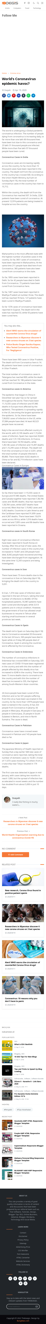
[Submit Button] (36, 1306)
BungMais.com (23, 1321)
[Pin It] (14, 96)
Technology (37, 8)
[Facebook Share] (4, 96)
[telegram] (10, 1278)
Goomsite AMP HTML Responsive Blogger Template (28, 1122)
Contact (23, 1233)
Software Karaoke (37, 1079)
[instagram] (29, 3)
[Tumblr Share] (24, 96)
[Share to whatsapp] (28, 96)
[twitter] (21, 1283)
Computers (17, 8)
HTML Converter (23, 1257)
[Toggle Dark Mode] (34, 3)
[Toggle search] (38, 3)
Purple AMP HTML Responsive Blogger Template (27, 1134)
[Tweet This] (9, 96)
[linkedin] (20, 1278)
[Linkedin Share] (19, 96)
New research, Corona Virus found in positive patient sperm (23, 891)
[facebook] (25, 3)
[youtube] (30, 1278)
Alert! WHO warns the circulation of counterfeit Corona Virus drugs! (22, 963)
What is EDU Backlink (23, 1044)
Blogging (17, 1054)
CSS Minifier (23, 1250)
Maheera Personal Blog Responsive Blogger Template (29, 1159)
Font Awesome (23, 1254)
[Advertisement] (20, 53)
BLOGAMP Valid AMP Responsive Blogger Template (28, 1171)
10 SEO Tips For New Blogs (25, 1056)
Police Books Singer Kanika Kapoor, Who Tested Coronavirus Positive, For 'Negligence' (23, 347)
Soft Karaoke (18, 1079)
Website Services (23, 1261)
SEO (15, 1041)
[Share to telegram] (33, 96)
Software (27, 1079)
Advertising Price (23, 1247)
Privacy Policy (23, 1240)
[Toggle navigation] (42, 3)
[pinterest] (25, 1278)
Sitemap (23, 1243)
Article (7, 8)
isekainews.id (8, 1031)
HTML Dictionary (23, 1265)
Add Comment (17, 854)
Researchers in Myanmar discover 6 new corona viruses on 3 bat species (22, 928)
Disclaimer (23, 1236)
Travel (27, 8)
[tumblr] (15, 1278)
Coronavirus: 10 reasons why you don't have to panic (21, 1000)
